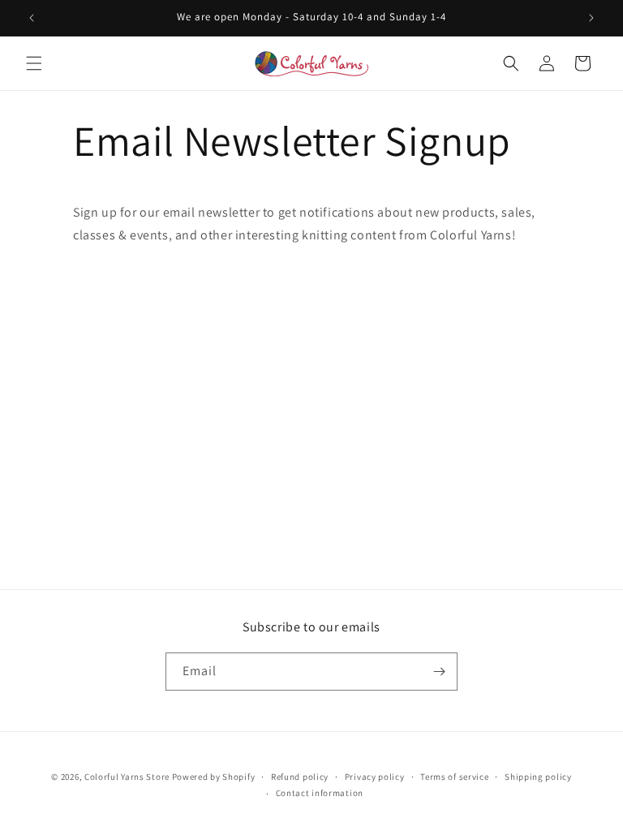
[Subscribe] (439, 671)
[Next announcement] (591, 18)
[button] (34, 63)
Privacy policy (375, 776)
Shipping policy (538, 776)
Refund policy (300, 776)
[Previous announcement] (31, 18)
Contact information (319, 793)
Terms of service (454, 776)
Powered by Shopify (214, 776)
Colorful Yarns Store (127, 776)
